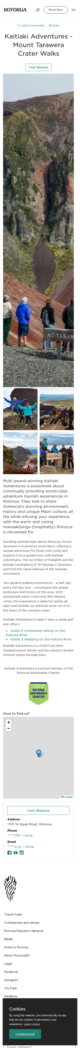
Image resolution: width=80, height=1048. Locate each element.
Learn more (32, 1024)
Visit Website (38, 67)
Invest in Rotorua (16, 947)
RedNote (10, 996)
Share (55, 25)
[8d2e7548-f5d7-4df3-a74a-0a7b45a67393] (31, 25)
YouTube (10, 988)
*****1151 (13, 835)
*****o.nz (14, 846)
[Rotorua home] (15, 9)
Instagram (11, 980)
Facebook (11, 971)
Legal (8, 963)
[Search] (37, 9)
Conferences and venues (22, 922)
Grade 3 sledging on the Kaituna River (41, 639)
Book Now (56, 9)
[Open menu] (73, 9)
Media (8, 939)
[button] (38, 753)
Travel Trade (13, 914)
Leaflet (68, 796)
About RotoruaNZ (17, 955)
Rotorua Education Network (24, 931)
